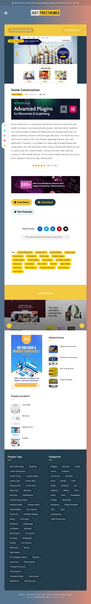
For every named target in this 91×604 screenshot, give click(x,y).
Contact (69, 594)
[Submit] (31, 30)
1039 (43, 94)
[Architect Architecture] (53, 361)
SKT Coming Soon (67, 368)
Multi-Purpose (15, 533)
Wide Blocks (14, 581)
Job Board (65, 486)
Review (27, 548)
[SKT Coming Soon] (53, 372)
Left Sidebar (30, 264)
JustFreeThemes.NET (42, 597)
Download (47, 202)
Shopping (35, 557)
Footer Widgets (33, 260)
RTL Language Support (18, 557)
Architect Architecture (69, 357)
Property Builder (66, 379)
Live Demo (23, 202)
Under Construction (15, 41)
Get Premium (24, 211)
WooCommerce (30, 581)
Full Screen (14, 514)
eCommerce (55, 476)
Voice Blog (26, 405)
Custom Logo (69, 252)
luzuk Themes (45, 293)
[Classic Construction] (53, 349)
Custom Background (25, 252)
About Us (22, 594)
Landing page (28, 524)
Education (27, 490)
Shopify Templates (71, 505)
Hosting (56, 594)
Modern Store (27, 427)
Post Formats (26, 543)
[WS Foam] (15, 419)
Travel (62, 509)
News (63, 495)
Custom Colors (41, 252)
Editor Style (44, 256)
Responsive (14, 548)
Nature (53, 495)
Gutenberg (14, 524)
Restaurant (55, 505)
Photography (27, 538)
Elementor (13, 495)
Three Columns (64, 267)
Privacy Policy (41, 594)
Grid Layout (17, 264)
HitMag (25, 438)
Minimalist (28, 528)
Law (75, 486)
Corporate (65, 471)
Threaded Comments (47, 267)
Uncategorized (56, 514)
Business (65, 466)
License (49, 594)
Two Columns (17, 271)
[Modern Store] (15, 430)
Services (63, 594)
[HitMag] (15, 441)
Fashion (63, 481)
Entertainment (28, 495)
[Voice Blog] (15, 408)
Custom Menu (18, 256)
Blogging (54, 466)
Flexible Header (18, 260)
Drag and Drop (15, 486)
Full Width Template (63, 260)
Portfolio (53, 264)
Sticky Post (17, 267)
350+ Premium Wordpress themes (43, 3)
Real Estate (66, 500)
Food (73, 481)
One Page (13, 538)
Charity (77, 466)
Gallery (12, 519)
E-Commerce (31, 256)
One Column (42, 264)
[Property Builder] (53, 383)
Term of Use (30, 594)
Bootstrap (33, 466)
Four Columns (47, 260)
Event (53, 481)
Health (53, 486)
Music (76, 490)
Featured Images (58, 256)
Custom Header (56, 252)
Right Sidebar (65, 264)
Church (53, 471)
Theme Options (31, 267)
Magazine (54, 490)
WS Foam (25, 416)
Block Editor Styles (17, 466)
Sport (53, 509)
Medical (66, 490)
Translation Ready (16, 576)
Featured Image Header (19, 500)
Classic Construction (68, 346)
